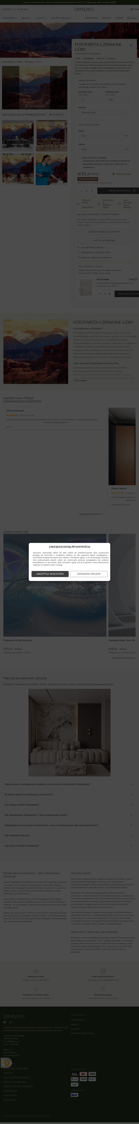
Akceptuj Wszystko (50, 574)
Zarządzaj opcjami (88, 574)
